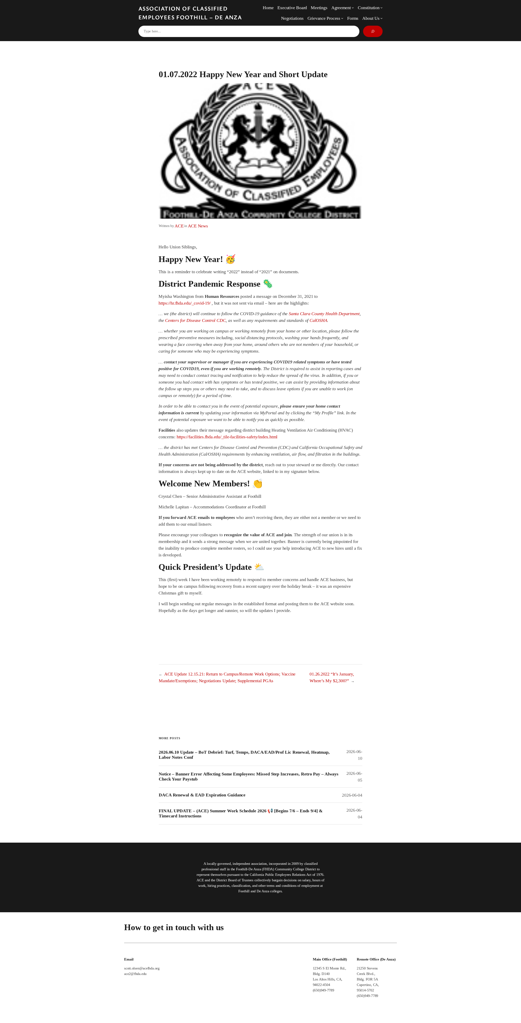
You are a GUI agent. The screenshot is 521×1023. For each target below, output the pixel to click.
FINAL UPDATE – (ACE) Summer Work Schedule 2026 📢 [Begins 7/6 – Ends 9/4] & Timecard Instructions (241, 813)
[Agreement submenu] (353, 8)
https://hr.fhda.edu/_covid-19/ (184, 303)
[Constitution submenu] (381, 8)
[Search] (373, 31)
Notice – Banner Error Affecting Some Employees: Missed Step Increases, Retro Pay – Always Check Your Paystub (248, 777)
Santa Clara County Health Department (324, 313)
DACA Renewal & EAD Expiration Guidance (202, 795)
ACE (179, 225)
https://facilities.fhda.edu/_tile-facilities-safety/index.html (227, 436)
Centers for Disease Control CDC (195, 320)
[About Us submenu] (381, 18)
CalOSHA (318, 320)
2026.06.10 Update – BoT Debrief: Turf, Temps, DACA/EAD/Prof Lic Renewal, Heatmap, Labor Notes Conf (244, 755)
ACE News (198, 225)
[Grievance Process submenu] (342, 18)
